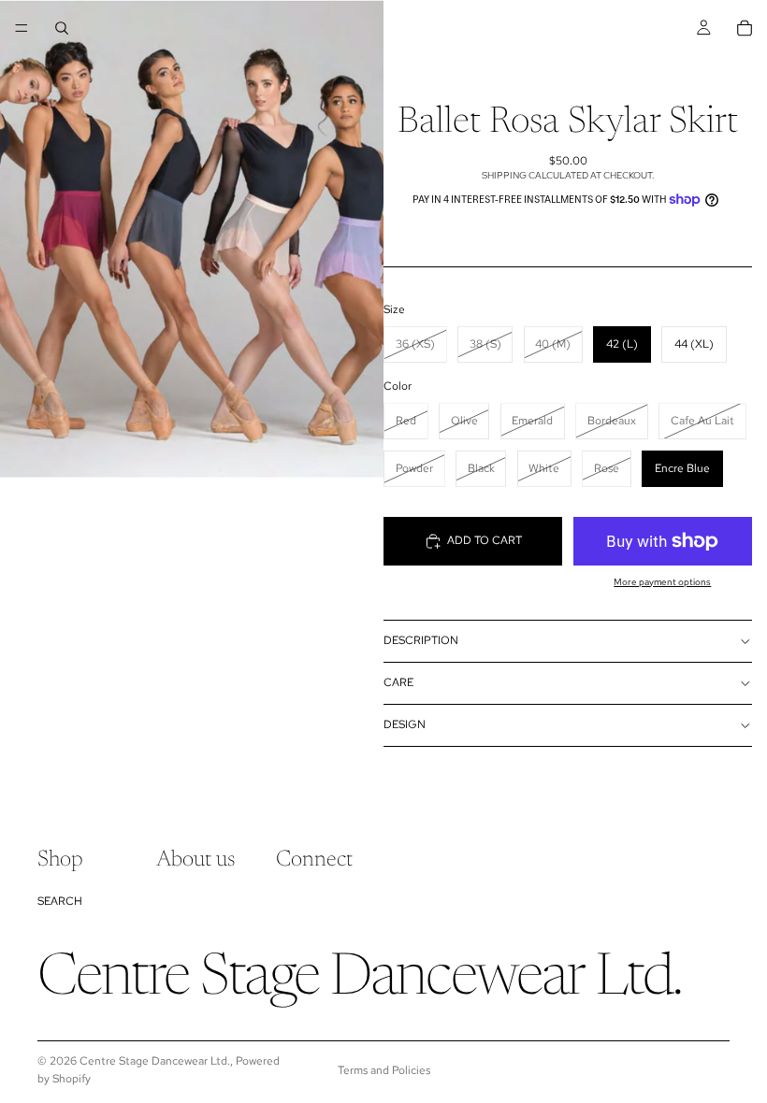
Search (59, 901)
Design (405, 724)
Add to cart (484, 540)
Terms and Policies (384, 1070)
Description (421, 640)
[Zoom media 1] (192, 240)
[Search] (61, 28)
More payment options (662, 582)
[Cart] (744, 28)
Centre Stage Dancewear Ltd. (155, 1060)
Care (398, 682)
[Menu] (21, 28)
